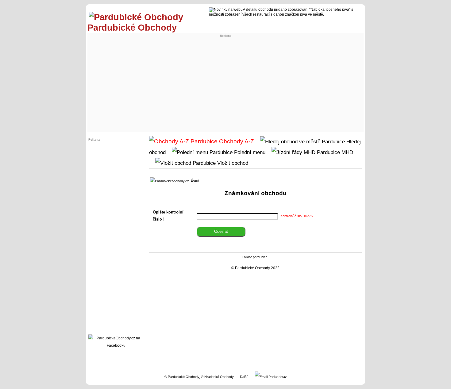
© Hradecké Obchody (217, 377)
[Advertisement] (225, 84)
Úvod (195, 181)
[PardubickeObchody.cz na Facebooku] (116, 345)
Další (244, 377)
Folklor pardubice (255, 257)
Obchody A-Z (236, 141)
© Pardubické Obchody (181, 377)
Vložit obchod (232, 163)
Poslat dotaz (277, 377)
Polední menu (249, 152)
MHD (346, 152)
